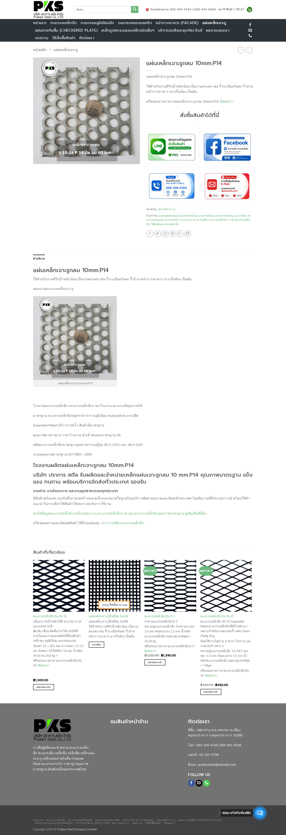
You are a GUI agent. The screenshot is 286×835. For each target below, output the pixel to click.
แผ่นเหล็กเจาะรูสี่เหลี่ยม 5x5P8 (108, 616)
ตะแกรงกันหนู (224, 216)
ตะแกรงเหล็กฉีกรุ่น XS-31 (217, 616)
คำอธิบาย (39, 258)
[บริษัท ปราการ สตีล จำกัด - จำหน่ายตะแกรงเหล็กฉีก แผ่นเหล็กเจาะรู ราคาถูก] (50, 9)
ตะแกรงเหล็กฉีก (63, 23)
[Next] (252, 631)
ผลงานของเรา (217, 30)
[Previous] (33, 631)
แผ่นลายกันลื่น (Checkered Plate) (66, 30)
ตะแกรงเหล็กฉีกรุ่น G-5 (159, 616)
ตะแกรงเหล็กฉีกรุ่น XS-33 (50, 616)
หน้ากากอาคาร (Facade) (177, 23)
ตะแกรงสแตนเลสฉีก (135, 23)
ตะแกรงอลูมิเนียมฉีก (97, 23)
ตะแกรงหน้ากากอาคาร (178, 220)
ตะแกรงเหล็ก (200, 220)
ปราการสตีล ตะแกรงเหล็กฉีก (123, 523)
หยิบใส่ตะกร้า (43, 687)
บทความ (41, 38)
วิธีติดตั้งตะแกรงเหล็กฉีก (165, 224)
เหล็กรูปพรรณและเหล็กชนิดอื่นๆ (127, 30)
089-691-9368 (230, 745)
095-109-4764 (207, 745)
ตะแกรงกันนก (207, 216)
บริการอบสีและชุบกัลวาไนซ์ (180, 30)
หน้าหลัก (39, 50)
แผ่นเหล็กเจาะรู (214, 23)
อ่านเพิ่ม (96, 644)
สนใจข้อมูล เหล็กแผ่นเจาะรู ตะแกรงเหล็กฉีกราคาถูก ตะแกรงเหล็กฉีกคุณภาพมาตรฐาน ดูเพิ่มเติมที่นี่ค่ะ (120, 513)
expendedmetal (168, 216)
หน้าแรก (39, 23)
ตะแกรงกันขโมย (188, 216)
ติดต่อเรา (86, 38)
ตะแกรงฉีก (240, 216)
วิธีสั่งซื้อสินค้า (63, 38)
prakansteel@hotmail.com (217, 764)
